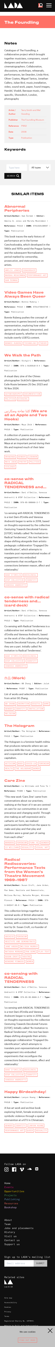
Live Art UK (8, 1287)
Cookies (7, 1307)
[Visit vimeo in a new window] (22, 1169)
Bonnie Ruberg (13, 343)
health (9, 768)
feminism (44, 763)
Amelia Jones (12, 270)
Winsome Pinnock (14, 961)
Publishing (12, 1199)
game (46, 704)
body (20, 763)
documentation (32, 394)
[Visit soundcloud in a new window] (29, 1169)
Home (7, 1183)
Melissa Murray (29, 946)
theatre (26, 956)
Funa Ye (34, 842)
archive (9, 936)
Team (7, 1224)
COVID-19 (31, 763)
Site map (8, 1298)
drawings (10, 457)
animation (23, 704)
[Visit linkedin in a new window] (37, 1169)
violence (10, 467)
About (8, 1220)
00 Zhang (10, 704)
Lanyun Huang (36, 1125)
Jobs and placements (19, 1228)
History (9, 1232)
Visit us (10, 1236)
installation (36, 709)
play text (44, 951)
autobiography (13, 394)
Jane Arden (11, 946)
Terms (6, 1316)
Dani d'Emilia (13, 575)
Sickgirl (23, 399)
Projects (10, 1195)
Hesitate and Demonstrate (20, 941)
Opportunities (14, 1191)
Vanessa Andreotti (15, 585)
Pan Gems (31, 951)
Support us (12, 1244)
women (36, 768)
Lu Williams (12, 847)
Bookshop (10, 1207)
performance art (37, 275)
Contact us (12, 1240)
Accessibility (10, 1302)
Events (9, 1187)
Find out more (27, 1340)
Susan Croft (12, 956)
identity (32, 580)
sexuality (27, 847)
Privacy (7, 1312)
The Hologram (23, 768)
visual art (42, 847)
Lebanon (33, 457)
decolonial (30, 575)
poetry (23, 462)
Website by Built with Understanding (21, 1326)
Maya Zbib (10, 462)
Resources (11, 1203)
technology (30, 343)
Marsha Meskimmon (15, 275)
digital (36, 704)
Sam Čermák (11, 280)
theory (43, 343)
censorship (29, 270)
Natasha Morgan (14, 951)
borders (9, 842)
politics (10, 399)
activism (10, 763)
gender (21, 457)
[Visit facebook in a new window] (14, 1169)
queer (30, 1130)
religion (10, 713)
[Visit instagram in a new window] (6, 1169)
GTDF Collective (14, 580)
